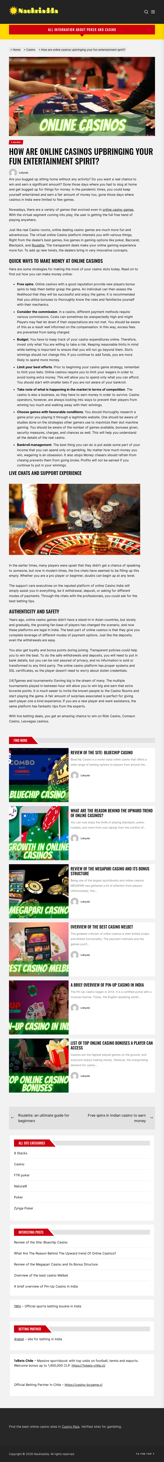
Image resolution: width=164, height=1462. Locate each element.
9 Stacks (20, 1153)
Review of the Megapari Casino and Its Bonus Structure (110, 871)
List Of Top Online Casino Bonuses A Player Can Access (112, 1045)
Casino (19, 1164)
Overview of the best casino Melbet (102, 927)
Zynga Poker (23, 1208)
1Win (17, 1306)
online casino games (118, 210)
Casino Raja (70, 1427)
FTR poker (22, 1175)
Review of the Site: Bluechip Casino (102, 752)
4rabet (19, 1339)
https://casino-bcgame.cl (83, 1385)
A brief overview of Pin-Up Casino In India (107, 985)
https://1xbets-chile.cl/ (88, 1365)
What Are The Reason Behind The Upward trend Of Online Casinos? (112, 813)
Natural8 (20, 1186)
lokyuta (23, 172)
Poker (18, 1197)
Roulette (38, 245)
